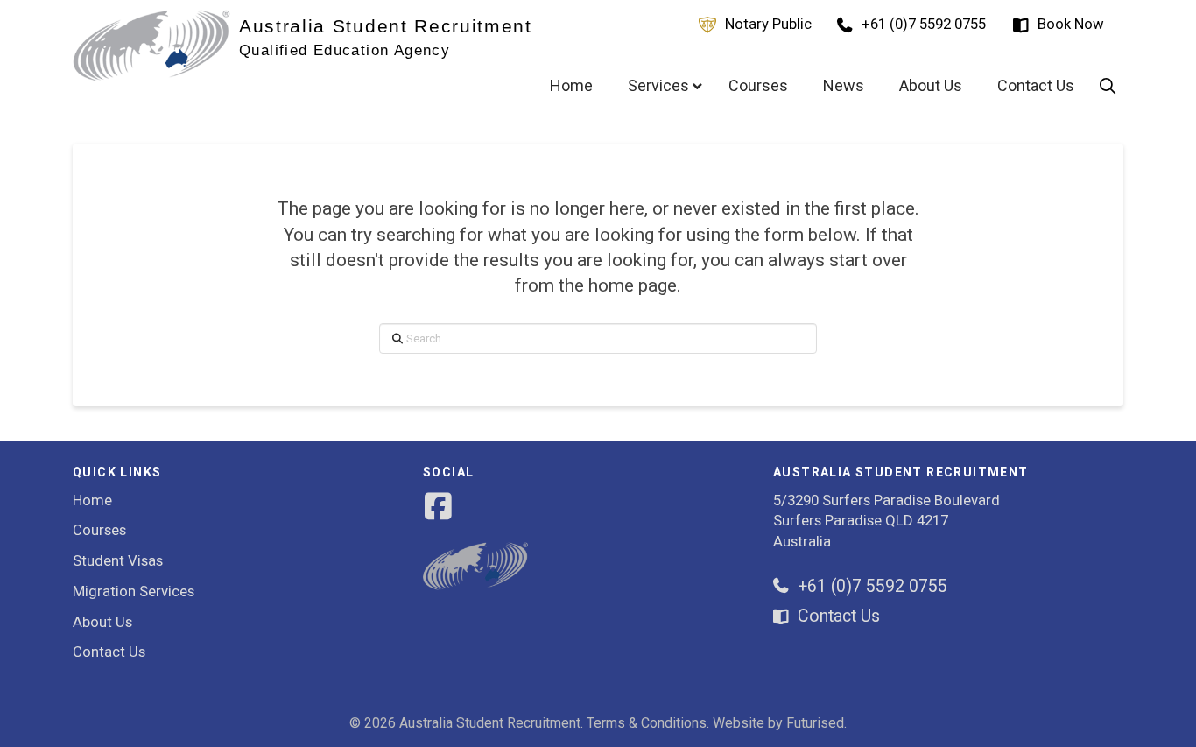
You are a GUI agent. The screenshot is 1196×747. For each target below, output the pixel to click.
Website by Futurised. (780, 723)
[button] (1107, 86)
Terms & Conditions (647, 723)
